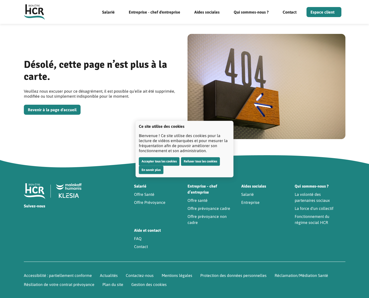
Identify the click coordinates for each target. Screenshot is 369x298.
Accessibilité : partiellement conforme (58, 275)
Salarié (108, 12)
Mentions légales (177, 275)
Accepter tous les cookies (159, 161)
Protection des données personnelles (233, 275)
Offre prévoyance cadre (209, 208)
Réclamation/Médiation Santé (301, 275)
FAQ (138, 238)
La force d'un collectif (314, 208)
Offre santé (198, 200)
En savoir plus (151, 170)
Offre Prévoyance (149, 202)
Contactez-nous (140, 275)
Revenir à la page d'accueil (52, 109)
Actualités (109, 275)
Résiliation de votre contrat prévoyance (59, 284)
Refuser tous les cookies (200, 161)
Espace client (322, 12)
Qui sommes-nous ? (251, 12)
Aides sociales (207, 12)
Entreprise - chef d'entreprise (154, 12)
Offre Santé (144, 194)
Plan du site (112, 284)
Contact (289, 12)
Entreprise (250, 202)
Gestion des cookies (149, 284)
